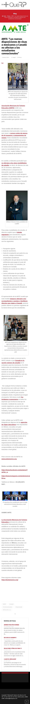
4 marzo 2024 (5, 57)
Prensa (20, 57)
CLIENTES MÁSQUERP (10, 659)
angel (14, 57)
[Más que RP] (15, 4)
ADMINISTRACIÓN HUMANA (11, 625)
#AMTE (4, 604)
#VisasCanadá (18, 607)
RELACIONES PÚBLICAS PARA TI (13, 648)
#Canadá (11, 604)
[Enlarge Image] (15, 28)
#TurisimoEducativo (7, 607)
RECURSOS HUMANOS (10, 637)
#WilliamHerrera (7, 610)
